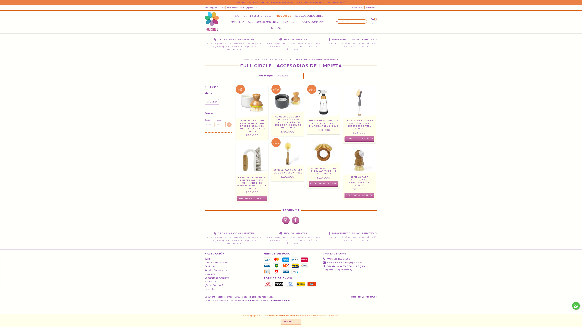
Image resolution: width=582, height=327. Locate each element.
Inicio (235, 16)
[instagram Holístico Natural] (286, 220)
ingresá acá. (254, 300)
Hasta (218, 120)
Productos (283, 16)
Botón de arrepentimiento (276, 300)
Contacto (277, 28)
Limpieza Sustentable (257, 16)
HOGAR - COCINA (287, 59)
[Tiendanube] (364, 297)
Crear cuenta (358, 8)
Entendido (291, 321)
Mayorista (237, 22)
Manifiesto (290, 22)
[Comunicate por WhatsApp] (576, 306)
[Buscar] (337, 21)
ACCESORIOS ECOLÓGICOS (264, 59)
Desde (207, 120)
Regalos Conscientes (309, 16)
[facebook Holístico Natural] (295, 220)
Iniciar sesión (371, 8)
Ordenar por (266, 75)
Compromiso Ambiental (263, 22)
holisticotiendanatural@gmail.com (242, 8)
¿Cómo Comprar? (313, 22)
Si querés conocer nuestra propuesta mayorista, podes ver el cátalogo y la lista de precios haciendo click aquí (291, 2)
